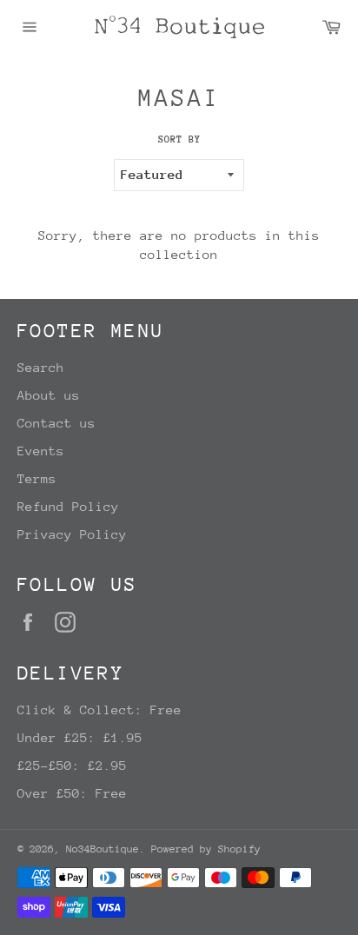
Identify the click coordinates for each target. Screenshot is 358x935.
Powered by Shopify (206, 849)
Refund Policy (68, 506)
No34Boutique (102, 849)
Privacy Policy (72, 534)
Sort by (179, 139)
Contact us (56, 422)
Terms (36, 478)
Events (40, 450)
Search (40, 367)
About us (48, 395)
